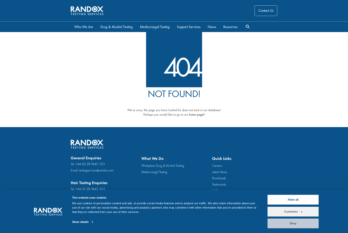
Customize (291, 211)
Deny (293, 223)
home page (196, 115)
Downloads (219, 178)
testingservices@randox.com (96, 170)
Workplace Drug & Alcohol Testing (162, 166)
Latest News (219, 172)
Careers (217, 166)
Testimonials (219, 184)
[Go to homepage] (87, 10)
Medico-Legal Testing (154, 172)
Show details (80, 221)
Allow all (293, 199)
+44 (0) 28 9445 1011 (90, 164)
